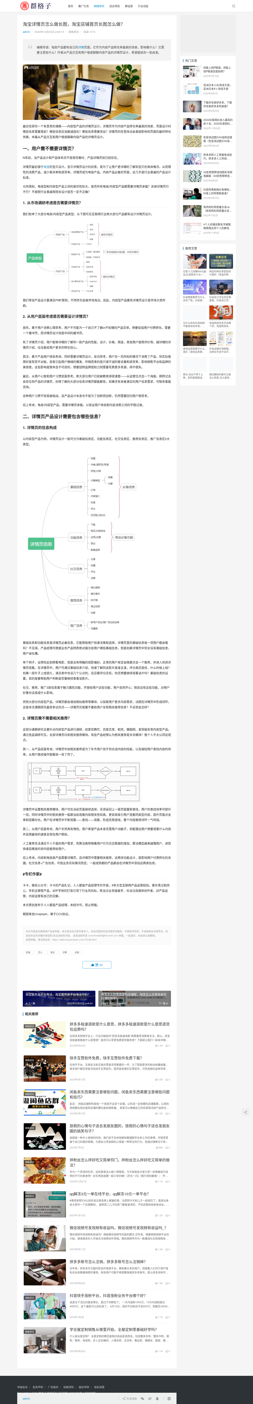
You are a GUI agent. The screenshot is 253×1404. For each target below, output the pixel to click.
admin (26, 32)
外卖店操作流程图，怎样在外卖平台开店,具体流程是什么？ (220, 350)
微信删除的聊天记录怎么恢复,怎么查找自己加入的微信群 (220, 376)
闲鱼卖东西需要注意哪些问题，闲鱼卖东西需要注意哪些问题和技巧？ (120, 1094)
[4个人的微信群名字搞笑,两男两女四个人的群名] (192, 224)
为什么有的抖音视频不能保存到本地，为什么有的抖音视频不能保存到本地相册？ (194, 324)
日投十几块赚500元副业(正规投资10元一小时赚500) (194, 273)
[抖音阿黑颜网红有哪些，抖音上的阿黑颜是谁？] (192, 190)
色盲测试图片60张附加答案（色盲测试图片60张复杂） (217, 140)
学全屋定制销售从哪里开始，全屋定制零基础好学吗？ (114, 1329)
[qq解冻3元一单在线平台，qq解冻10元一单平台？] (45, 1204)
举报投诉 (22, 1387)
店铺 (28, 952)
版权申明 (84, 1387)
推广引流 (83, 6)
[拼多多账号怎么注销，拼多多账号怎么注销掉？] (45, 1272)
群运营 (129, 6)
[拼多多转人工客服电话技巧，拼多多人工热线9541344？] (192, 155)
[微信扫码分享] (142, 1398)
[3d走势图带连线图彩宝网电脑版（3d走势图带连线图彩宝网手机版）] (192, 172)
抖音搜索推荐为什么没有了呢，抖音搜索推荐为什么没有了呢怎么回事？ (194, 298)
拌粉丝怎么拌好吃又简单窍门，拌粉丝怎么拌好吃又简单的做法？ (120, 1162)
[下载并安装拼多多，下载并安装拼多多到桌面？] (192, 103)
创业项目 (114, 6)
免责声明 (38, 1387)
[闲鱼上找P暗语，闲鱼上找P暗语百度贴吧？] (192, 68)
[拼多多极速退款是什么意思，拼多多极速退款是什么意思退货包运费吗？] (45, 1034)
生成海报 (131, 1398)
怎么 (40, 952)
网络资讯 (99, 6)
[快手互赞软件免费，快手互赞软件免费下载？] (45, 1068)
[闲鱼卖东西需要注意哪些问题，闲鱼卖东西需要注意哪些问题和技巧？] (45, 1102)
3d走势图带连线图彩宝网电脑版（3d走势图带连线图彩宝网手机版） (217, 175)
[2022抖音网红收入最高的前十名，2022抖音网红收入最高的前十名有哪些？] (192, 120)
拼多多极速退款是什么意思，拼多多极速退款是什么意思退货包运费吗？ (120, 1026)
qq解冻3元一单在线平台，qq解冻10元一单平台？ (110, 1193)
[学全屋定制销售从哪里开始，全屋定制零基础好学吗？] (45, 1340)
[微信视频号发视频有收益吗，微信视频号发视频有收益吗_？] (45, 1238)
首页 (70, 6)
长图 (77, 952)
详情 (81, 47)
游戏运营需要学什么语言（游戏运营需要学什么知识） (194, 350)
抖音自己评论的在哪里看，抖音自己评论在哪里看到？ (220, 298)
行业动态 (143, 6)
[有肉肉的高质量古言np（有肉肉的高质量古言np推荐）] (192, 207)
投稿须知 (68, 1387)
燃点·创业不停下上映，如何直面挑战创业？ (194, 376)
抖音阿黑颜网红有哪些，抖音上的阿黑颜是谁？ (217, 191)
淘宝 (46, 167)
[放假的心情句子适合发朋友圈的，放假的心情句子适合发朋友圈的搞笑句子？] (45, 1136)
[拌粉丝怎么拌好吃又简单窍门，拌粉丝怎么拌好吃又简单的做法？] (45, 1170)
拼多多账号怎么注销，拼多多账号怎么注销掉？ (108, 1261)
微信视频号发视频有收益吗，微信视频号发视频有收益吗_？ (119, 1227)
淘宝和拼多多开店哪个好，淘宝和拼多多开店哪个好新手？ (220, 324)
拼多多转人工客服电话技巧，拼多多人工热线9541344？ (217, 158)
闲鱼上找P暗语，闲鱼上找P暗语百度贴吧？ (217, 69)
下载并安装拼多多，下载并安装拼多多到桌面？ (217, 104)
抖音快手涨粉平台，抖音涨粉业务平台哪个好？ (108, 1295)
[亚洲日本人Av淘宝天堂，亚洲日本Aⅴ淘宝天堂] (192, 85)
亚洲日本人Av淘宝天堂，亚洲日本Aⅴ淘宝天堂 (217, 86)
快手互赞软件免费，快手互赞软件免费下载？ (107, 1058)
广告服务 (53, 1387)
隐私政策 (99, 1387)
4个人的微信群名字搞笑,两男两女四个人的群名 (217, 226)
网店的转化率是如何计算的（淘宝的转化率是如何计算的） (220, 273)
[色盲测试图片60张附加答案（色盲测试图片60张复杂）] (192, 137)
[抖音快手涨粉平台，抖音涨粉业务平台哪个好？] (45, 1306)
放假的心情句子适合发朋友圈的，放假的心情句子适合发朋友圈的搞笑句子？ (120, 1128)
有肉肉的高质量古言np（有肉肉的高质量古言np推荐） (217, 210)
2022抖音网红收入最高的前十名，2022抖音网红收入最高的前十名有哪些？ (218, 123)
